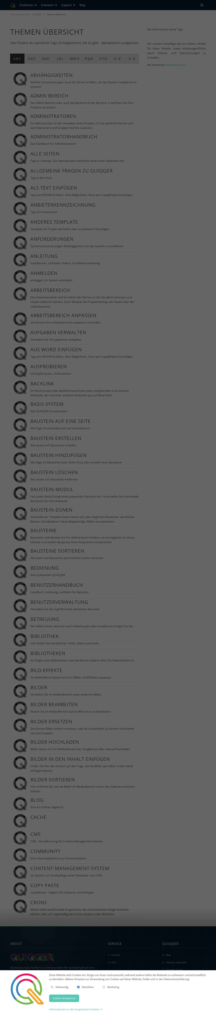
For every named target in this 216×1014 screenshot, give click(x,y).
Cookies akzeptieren (64, 998)
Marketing (113, 987)
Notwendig (62, 987)
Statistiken (88, 987)
